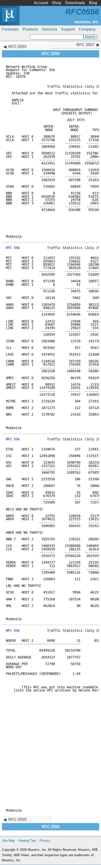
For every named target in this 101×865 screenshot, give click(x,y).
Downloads (75, 3)
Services (49, 29)
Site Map (8, 840)
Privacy (44, 840)
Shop (56, 3)
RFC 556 (13, 248)
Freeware (10, 29)
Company (87, 29)
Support (68, 29)
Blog (93, 3)
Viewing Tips (27, 840)
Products (30, 29)
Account (41, 3)
